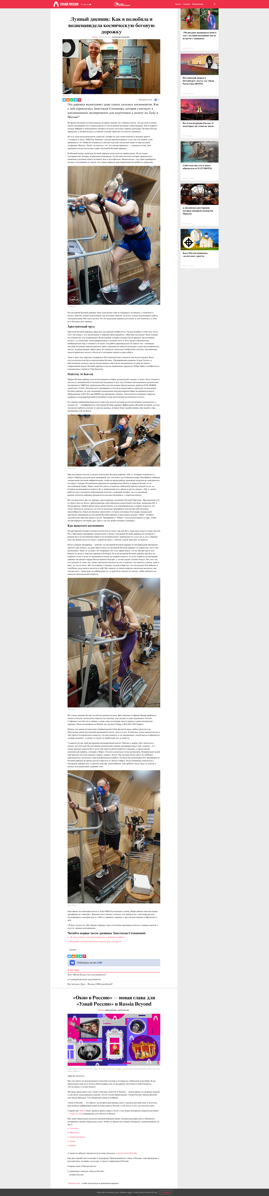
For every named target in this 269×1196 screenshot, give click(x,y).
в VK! (99, 962)
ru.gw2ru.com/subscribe (126, 1153)
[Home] (56, 4)
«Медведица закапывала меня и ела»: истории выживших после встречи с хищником (199, 36)
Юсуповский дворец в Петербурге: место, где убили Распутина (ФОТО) (198, 81)
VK (158, 100)
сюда (130, 1192)
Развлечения (197, 4)
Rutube (73, 1146)
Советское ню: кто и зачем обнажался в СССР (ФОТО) (197, 167)
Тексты (178, 4)
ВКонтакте (74, 1133)
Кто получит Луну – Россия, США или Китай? (90, 984)
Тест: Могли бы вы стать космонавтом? (87, 975)
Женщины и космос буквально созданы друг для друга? (95, 942)
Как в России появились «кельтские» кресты (195, 254)
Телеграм (74, 1128)
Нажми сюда (75, 1183)
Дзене (72, 1141)
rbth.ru (83, 1111)
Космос (72, 950)
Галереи (186, 4)
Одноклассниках (77, 1137)
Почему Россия (76, 1175)
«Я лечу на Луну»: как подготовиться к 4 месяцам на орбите (97, 937)
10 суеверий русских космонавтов (84, 979)
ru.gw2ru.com (76, 1114)
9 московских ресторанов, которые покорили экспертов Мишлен (198, 211)
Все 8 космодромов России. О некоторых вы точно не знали (198, 125)
